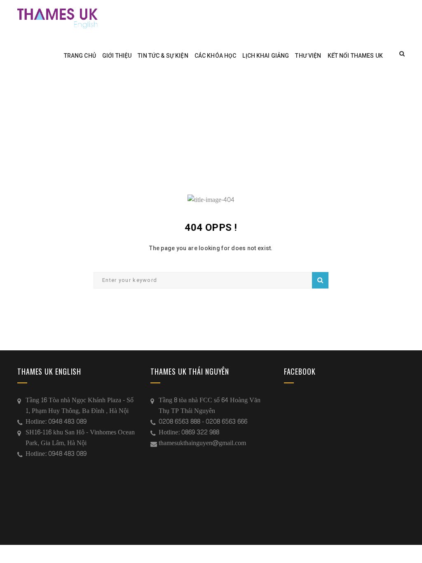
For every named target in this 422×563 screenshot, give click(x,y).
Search (320, 280)
